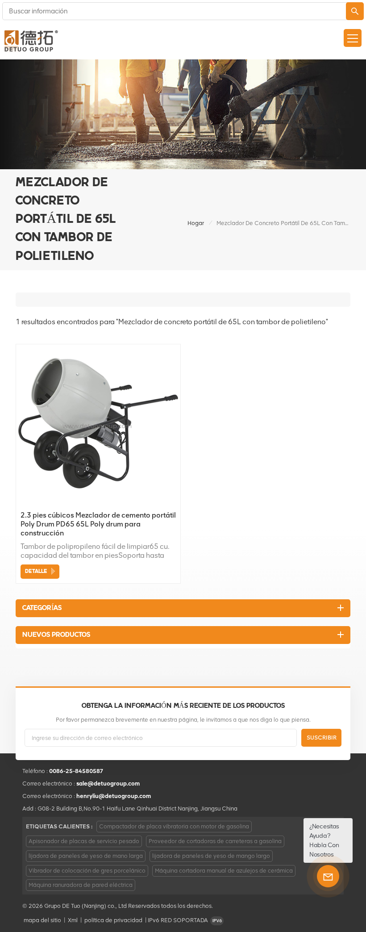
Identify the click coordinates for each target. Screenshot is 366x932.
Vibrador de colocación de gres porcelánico (87, 870)
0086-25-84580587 (76, 771)
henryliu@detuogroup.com (113, 796)
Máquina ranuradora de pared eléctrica (81, 885)
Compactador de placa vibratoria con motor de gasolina (174, 826)
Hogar (195, 223)
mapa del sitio (42, 920)
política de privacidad (113, 920)
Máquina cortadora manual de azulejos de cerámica (224, 870)
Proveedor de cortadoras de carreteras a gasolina (215, 841)
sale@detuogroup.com (108, 783)
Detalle (36, 571)
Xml (73, 920)
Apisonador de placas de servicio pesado (84, 841)
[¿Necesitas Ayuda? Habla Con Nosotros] (328, 876)
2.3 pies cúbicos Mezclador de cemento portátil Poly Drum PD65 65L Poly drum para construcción (98, 524)
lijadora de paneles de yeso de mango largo (211, 856)
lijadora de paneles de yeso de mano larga (86, 856)
